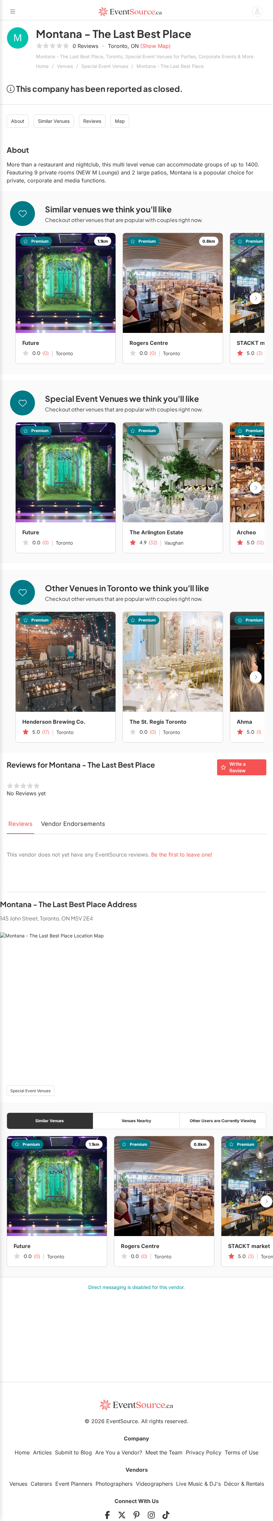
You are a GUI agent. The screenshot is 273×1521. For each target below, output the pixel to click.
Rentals (255, 1483)
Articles (42, 1452)
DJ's (215, 1483)
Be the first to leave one (181, 854)
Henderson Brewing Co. (53, 721)
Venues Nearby (136, 1121)
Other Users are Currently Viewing (223, 1121)
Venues (65, 66)
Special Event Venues (104, 66)
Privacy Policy (203, 1452)
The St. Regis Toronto (158, 721)
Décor (231, 1483)
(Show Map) (155, 46)
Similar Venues (54, 121)
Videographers (154, 1483)
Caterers (41, 1483)
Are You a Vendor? (118, 1452)
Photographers (114, 1483)
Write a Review (237, 767)
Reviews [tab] (20, 823)
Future (30, 343)
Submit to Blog (73, 1452)
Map (120, 121)
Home (42, 66)
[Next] (256, 298)
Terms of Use (241, 1452)
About (17, 121)
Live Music (189, 1483)
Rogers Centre (149, 343)
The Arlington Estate (156, 532)
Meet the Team (163, 1452)
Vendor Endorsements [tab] (73, 823)
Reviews (92, 121)
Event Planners (73, 1483)
